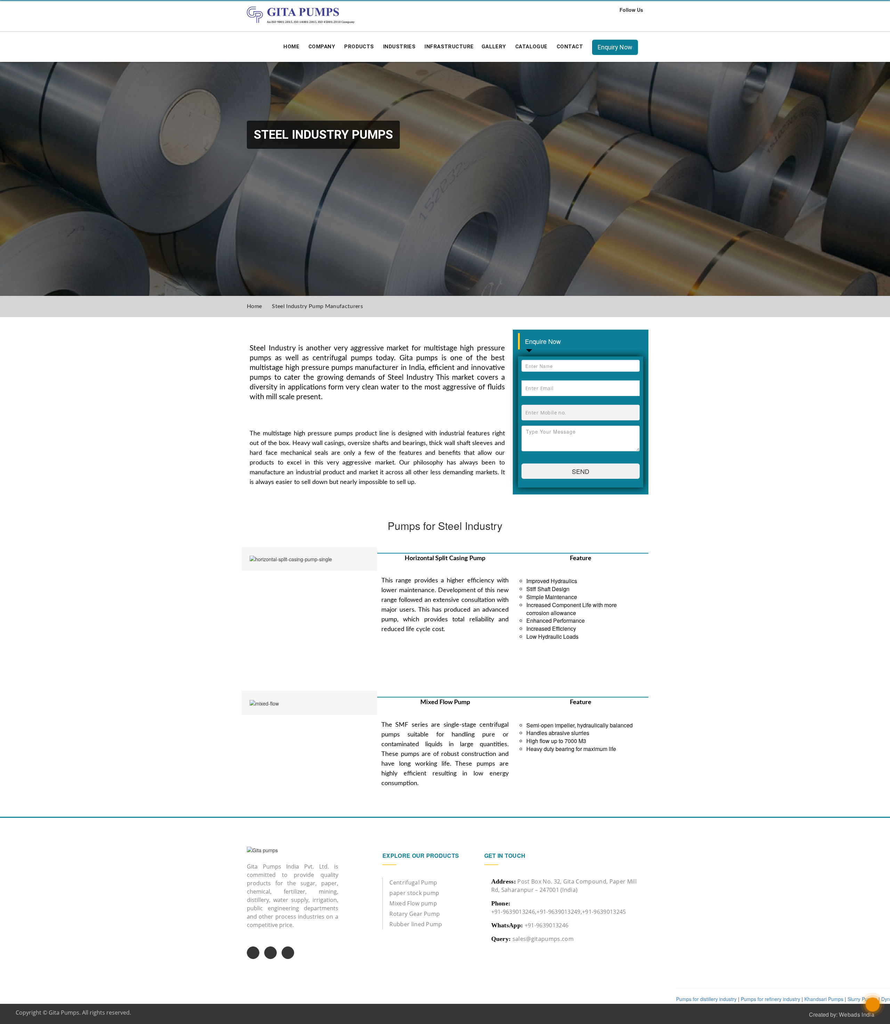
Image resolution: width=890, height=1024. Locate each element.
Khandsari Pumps (771, 998)
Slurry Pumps (809, 998)
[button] (321, 47)
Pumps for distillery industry (653, 998)
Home (254, 306)
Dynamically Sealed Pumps (858, 998)
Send (580, 471)
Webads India (856, 1014)
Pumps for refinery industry (717, 998)
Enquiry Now (615, 47)
